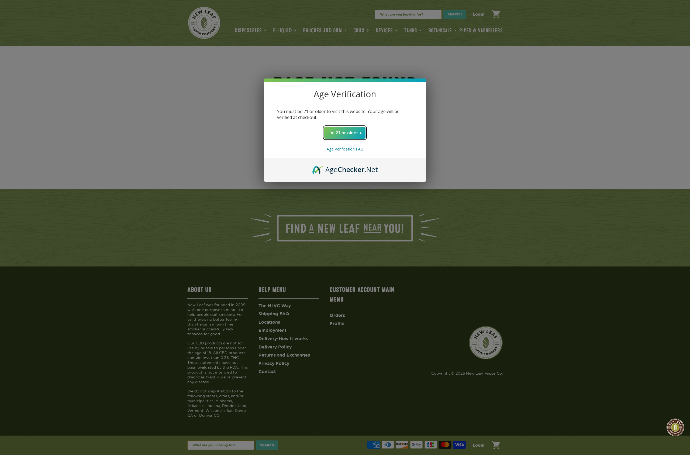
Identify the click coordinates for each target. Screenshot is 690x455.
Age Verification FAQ (345, 149)
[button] (675, 427)
